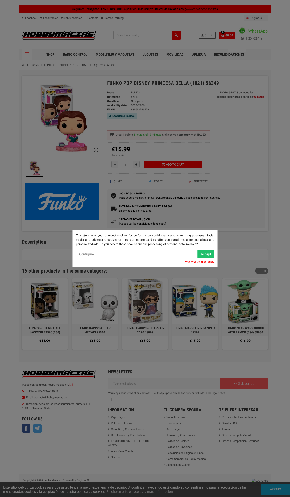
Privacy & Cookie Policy (199, 261)
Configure (86, 254)
